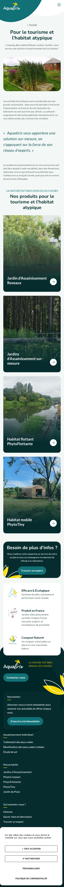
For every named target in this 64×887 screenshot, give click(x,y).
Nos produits (10, 764)
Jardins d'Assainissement (17, 771)
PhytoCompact (12, 776)
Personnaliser (31, 868)
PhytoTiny (9, 786)
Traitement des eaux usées (18, 742)
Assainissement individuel (18, 734)
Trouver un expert (32, 570)
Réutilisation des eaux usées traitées (23, 746)
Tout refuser (32, 859)
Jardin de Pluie (11, 791)
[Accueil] (12, 3)
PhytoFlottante (12, 781)
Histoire (7, 811)
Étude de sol (10, 751)
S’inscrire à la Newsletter (25, 721)
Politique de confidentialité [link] (31, 878)
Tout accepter (32, 849)
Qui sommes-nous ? (14, 804)
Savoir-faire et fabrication (17, 816)
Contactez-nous (16, 677)
